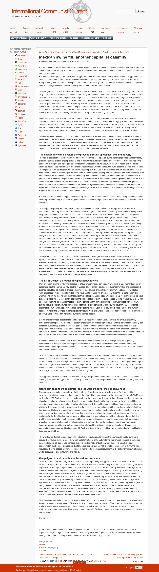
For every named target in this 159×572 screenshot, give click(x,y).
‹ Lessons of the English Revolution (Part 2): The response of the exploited (61, 556)
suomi (136, 32)
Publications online (90, 37)
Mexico (42, 544)
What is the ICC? (38, 37)
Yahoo (20, 107)
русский (13, 32)
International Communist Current (49, 10)
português (122, 28)
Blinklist (21, 79)
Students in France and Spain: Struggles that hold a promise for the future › (123, 556)
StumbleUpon (24, 96)
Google (21, 138)
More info (77, 570)
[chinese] (91, 32)
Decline (138, 567)
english (13, 28)
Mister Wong (23, 86)
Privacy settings (79, 563)
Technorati (22, 75)
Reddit (20, 117)
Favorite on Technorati (21, 71)
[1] (79, 103)
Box (19, 128)
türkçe (92, 28)
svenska (65, 28)
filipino (79, 32)
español (79, 28)
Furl (19, 82)
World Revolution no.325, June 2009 (113, 52)
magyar (121, 32)
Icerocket (21, 103)
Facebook (22, 135)
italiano (53, 28)
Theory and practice (58, 37)
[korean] (53, 32)
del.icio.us (22, 55)
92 (109, 535)
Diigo (20, 131)
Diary (13, 37)
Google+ (21, 114)
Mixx (20, 89)
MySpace (22, 145)
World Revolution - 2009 (84, 52)
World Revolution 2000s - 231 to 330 (55, 52)
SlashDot (22, 121)
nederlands (105, 28)
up (90, 554)
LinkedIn (21, 142)
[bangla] (102, 32)
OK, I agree (129, 567)
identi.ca (21, 110)
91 (102, 535)
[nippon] (65, 32)
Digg (20, 59)
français (26, 28)
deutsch (39, 28)
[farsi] (38, 32)
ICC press (73, 37)
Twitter (20, 124)
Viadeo (21, 100)
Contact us (22, 37)
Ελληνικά (138, 28)
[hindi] (26, 32)
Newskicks (22, 62)
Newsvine (22, 93)
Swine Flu (43, 550)
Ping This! (22, 65)
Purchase (106, 37)
